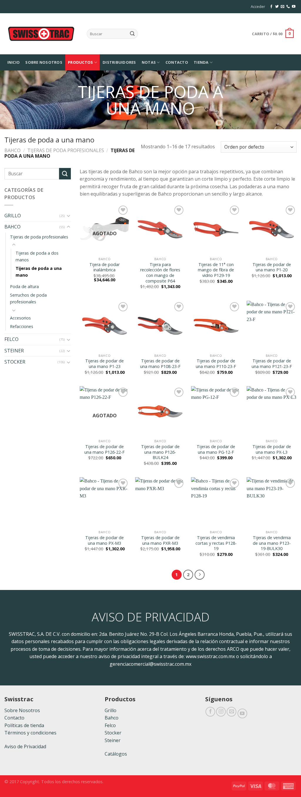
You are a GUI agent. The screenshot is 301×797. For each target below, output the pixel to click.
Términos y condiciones (30, 732)
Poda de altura (24, 286)
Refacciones (21, 326)
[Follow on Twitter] (277, 7)
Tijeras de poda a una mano (39, 271)
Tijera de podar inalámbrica (104, 267)
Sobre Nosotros (43, 62)
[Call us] (288, 7)
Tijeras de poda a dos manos (37, 256)
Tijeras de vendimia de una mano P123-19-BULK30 (272, 543)
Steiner (113, 740)
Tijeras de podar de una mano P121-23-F (272, 363)
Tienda (201, 62)
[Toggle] (68, 215)
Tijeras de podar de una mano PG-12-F (216, 449)
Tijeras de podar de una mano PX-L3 (271, 449)
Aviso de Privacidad (25, 746)
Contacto (176, 62)
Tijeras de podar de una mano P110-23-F (216, 363)
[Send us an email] (282, 7)
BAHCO (12, 150)
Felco (110, 725)
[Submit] (132, 34)
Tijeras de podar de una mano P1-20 (271, 267)
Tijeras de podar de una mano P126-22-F (104, 449)
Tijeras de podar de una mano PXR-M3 (160, 540)
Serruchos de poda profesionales (28, 298)
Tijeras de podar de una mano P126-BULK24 (160, 452)
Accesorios (20, 318)
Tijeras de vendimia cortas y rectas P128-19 (216, 543)
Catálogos (116, 754)
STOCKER (14, 362)
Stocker (113, 732)
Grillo (110, 710)
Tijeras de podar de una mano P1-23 (104, 363)
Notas (149, 62)
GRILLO (12, 215)
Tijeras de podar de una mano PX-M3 (104, 540)
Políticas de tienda (24, 725)
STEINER (14, 350)
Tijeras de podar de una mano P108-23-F (160, 363)
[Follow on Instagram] (221, 712)
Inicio (13, 62)
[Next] (200, 575)
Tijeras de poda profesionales (65, 150)
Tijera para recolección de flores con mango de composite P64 (160, 273)
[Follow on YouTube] (293, 7)
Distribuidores (119, 62)
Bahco (111, 717)
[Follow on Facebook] (271, 7)
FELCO (11, 339)
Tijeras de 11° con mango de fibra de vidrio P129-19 (216, 270)
